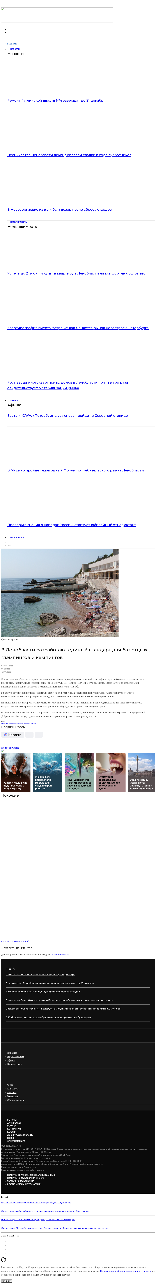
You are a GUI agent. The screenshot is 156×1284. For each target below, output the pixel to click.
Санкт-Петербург (16, 1141)
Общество (5, 669)
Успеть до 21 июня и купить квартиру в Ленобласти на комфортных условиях (76, 273)
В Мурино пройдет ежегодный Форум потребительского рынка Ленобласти (75, 470)
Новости (15, 49)
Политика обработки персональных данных (31, 1175)
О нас (10, 1084)
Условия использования (20, 1181)
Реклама (11, 1092)
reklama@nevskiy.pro (34, 1170)
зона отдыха (5, 723)
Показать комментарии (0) (15, 941)
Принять (6, 1281)
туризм (29, 723)
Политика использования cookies (25, 1178)
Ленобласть (12, 723)
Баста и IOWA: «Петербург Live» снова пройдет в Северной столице (67, 416)
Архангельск (14, 1123)
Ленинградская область (20, 1135)
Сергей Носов (7, 666)
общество (18, 723)
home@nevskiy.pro (27, 1167)
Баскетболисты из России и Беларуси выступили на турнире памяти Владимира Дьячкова (63, 1008)
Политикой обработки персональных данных (125, 1270)
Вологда (11, 1126)
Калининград (14, 1129)
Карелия (11, 1132)
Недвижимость (18, 222)
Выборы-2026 (17, 537)
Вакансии (12, 1096)
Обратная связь (15, 1100)
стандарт (24, 723)
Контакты (13, 1088)
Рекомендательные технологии (24, 1184)
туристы (33, 723)
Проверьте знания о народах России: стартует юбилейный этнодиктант (71, 525)
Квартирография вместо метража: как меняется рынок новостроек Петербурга (78, 328)
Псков (10, 1138)
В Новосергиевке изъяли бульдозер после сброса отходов (59, 209)
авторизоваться (60, 954)
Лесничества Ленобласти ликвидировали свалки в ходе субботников (69, 155)
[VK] (9, 542)
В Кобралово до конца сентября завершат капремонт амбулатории (48, 1017)
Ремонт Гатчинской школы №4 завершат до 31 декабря (56, 100)
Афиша (14, 400)
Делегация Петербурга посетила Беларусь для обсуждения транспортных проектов (59, 1000)
